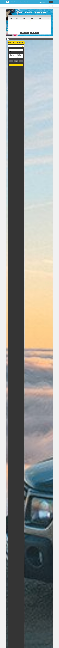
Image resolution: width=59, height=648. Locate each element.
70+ (21, 61)
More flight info (34, 32)
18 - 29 (11, 61)
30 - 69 (16, 61)
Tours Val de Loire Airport (18, 2)
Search (16, 65)
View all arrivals (25, 32)
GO (50, 2)
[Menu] (22, 46)
